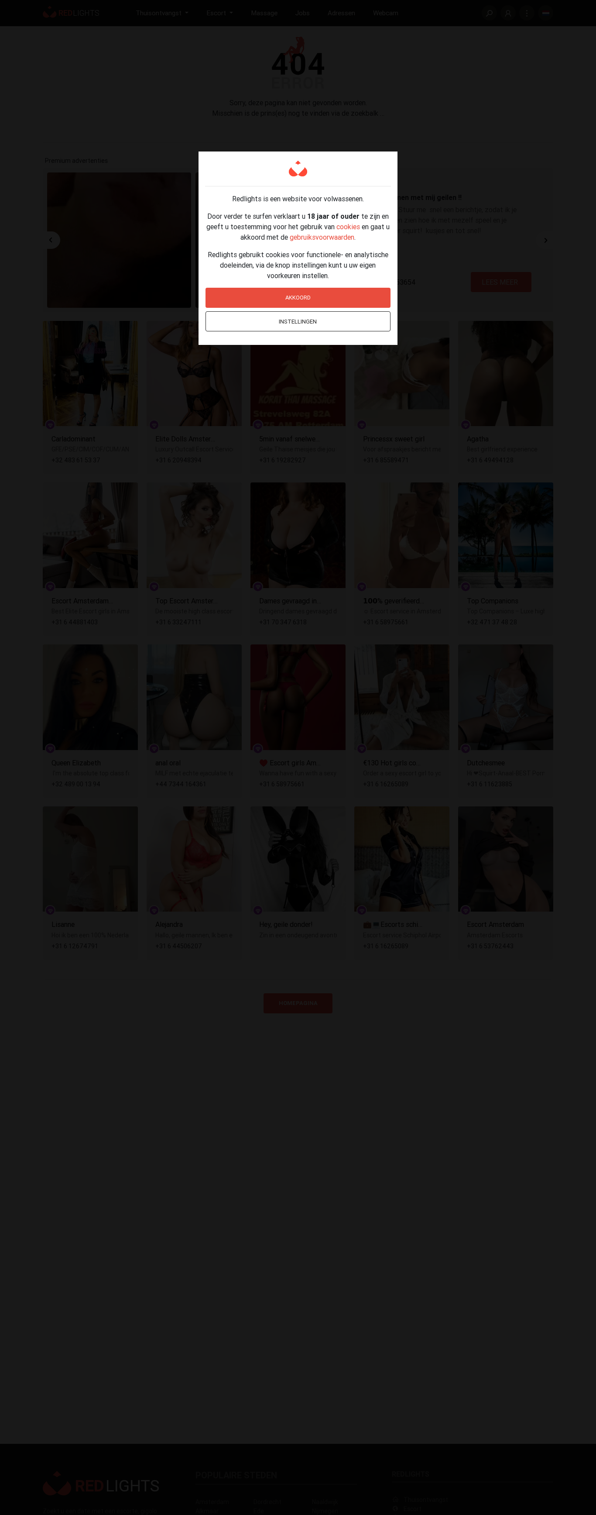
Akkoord (298, 297)
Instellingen (298, 321)
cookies (348, 226)
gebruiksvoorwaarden (322, 237)
